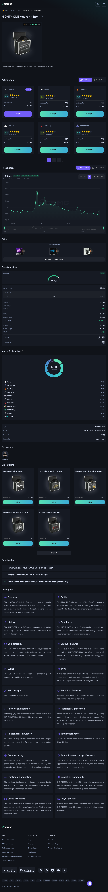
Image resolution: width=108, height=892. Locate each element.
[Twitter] (40, 870)
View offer (18, 114)
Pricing (30, 844)
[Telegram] (46, 870)
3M (89, 177)
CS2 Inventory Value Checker (12, 856)
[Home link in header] (7, 4)
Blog (29, 840)
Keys (67, 881)
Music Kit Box (99, 427)
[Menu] (103, 4)
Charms (18, 881)
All (102, 177)
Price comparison (8, 840)
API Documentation (35, 856)
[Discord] (58, 870)
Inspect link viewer (8, 860)
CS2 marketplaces (8, 844)
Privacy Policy (53, 844)
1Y (98, 177)
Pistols (74, 881)
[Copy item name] (42, 16)
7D (81, 177)
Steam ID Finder (7, 852)
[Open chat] (89, 883)
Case (11, 881)
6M (94, 177)
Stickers (81, 881)
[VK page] (52, 870)
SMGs (39, 881)
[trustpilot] (64, 870)
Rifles (32, 881)
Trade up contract (8, 848)
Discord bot (32, 848)
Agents (5, 881)
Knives (26, 881)
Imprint (50, 840)
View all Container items (54, 259)
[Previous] (44, 160)
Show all (54, 553)
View (18, 502)
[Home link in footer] (54, 827)
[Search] (97, 4)
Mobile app (32, 852)
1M (85, 177)
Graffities (46, 881)
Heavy (61, 881)
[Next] (64, 160)
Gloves (54, 881)
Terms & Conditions (55, 848)
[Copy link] (66, 90)
